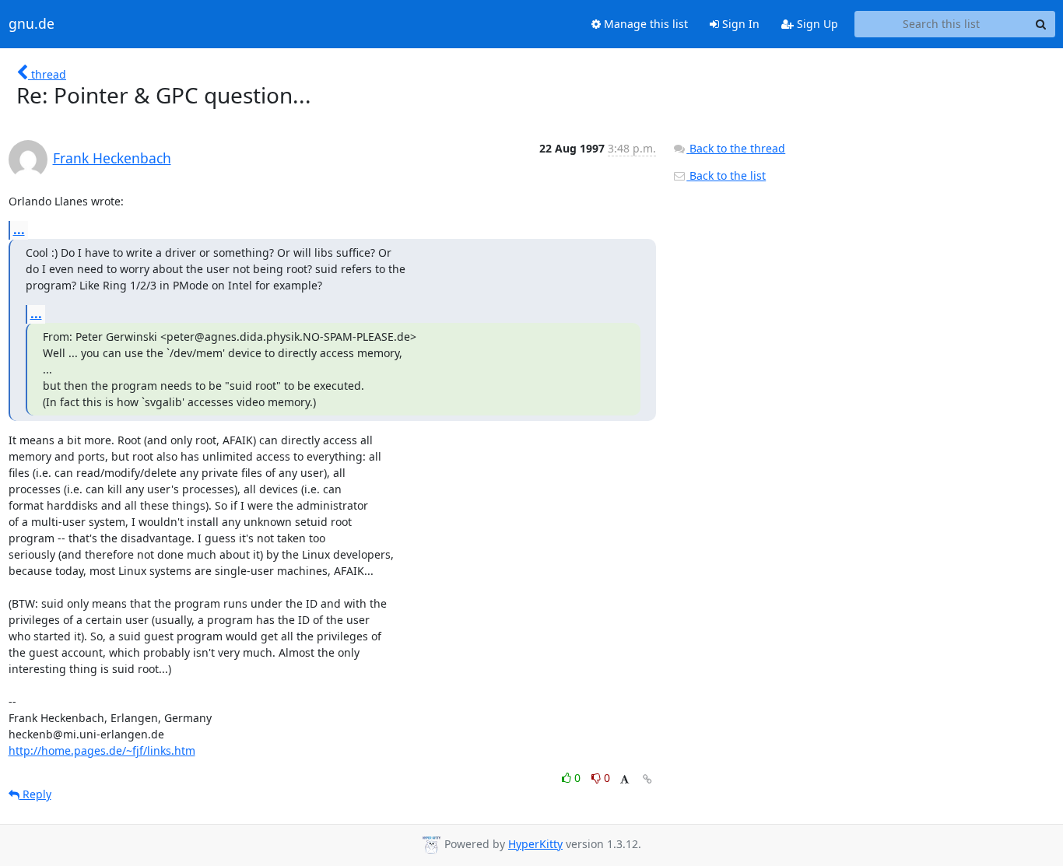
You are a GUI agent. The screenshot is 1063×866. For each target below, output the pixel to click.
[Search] (1041, 24)
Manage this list (644, 23)
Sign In (739, 23)
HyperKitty (535, 843)
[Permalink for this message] (647, 779)
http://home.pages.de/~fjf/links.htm (102, 750)
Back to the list (726, 175)
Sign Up (816, 23)
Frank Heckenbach (112, 158)
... (19, 229)
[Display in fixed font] (624, 780)
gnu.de (31, 24)
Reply (35, 794)
